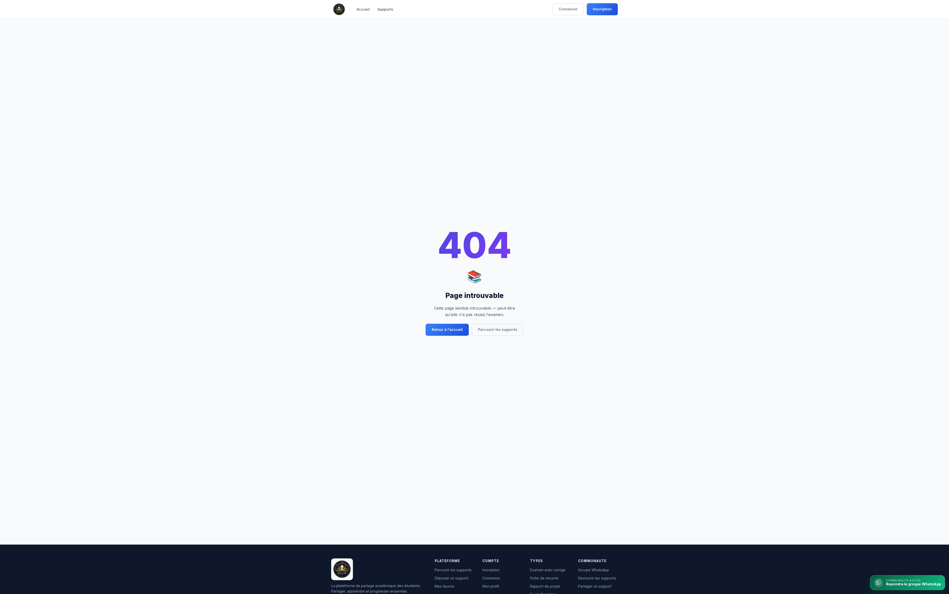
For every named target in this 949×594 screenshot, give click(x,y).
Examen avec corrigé (547, 570)
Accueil (363, 9)
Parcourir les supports (497, 329)
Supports (385, 9)
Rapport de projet (545, 586)
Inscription (602, 9)
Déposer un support (451, 578)
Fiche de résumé (544, 578)
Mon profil (490, 586)
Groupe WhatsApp (593, 570)
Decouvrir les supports (597, 578)
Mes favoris (444, 586)
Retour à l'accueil (447, 329)
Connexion (568, 9)
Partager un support (594, 586)
